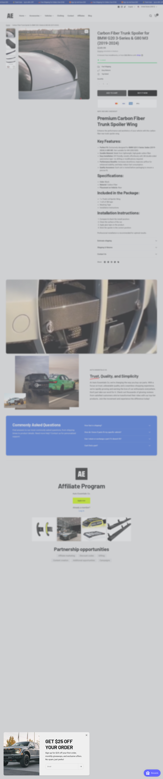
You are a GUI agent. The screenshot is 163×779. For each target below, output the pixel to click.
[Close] (86, 735)
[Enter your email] (81, 766)
